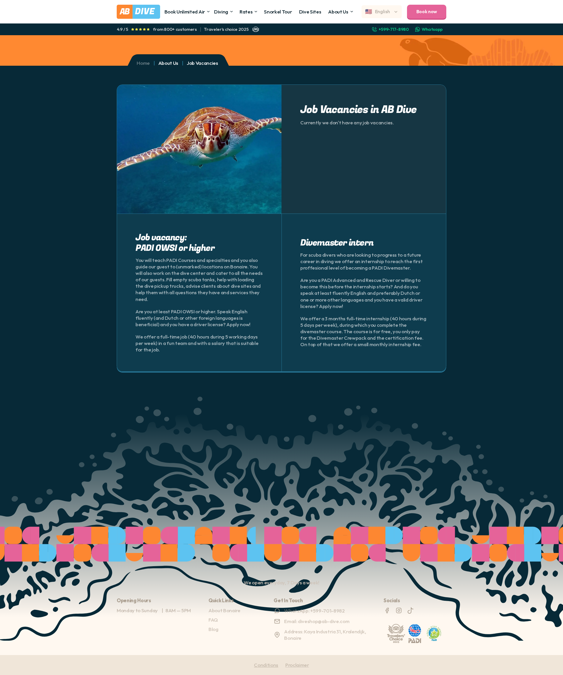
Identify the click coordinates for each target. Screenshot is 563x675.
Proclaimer (297, 665)
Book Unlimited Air (185, 12)
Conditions (266, 665)
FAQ (213, 620)
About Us (338, 12)
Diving (221, 12)
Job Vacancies (202, 63)
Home (143, 63)
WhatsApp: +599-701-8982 (314, 611)
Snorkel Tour (278, 12)
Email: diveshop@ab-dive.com (316, 621)
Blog (213, 629)
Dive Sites (310, 12)
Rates (246, 12)
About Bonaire (224, 610)
